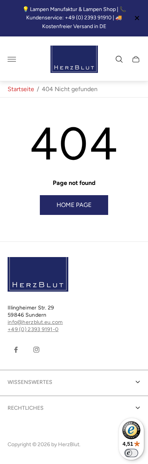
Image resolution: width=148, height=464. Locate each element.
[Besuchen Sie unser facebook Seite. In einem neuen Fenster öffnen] (16, 349)
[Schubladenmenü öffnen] (11, 59)
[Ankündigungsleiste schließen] (136, 18)
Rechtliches (26, 408)
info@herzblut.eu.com (35, 322)
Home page (74, 204)
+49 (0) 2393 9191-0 (33, 329)
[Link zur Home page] (38, 275)
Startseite (21, 89)
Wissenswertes (30, 382)
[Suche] (119, 59)
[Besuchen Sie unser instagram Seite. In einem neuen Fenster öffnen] (36, 349)
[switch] (131, 453)
